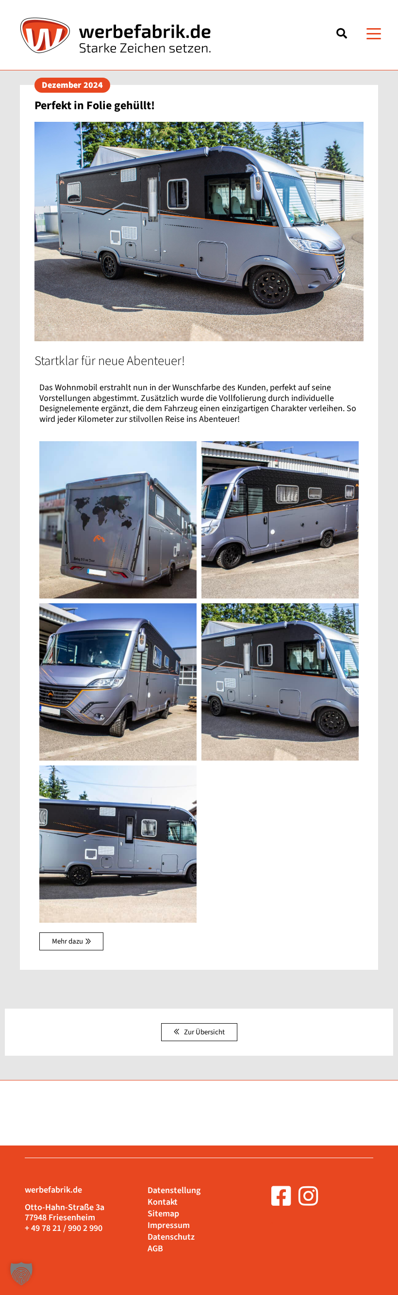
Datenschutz (171, 1237)
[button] (373, 33)
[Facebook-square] (281, 1196)
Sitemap (163, 1214)
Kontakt (163, 1202)
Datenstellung (174, 1190)
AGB (155, 1249)
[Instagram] (308, 1196)
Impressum (169, 1225)
